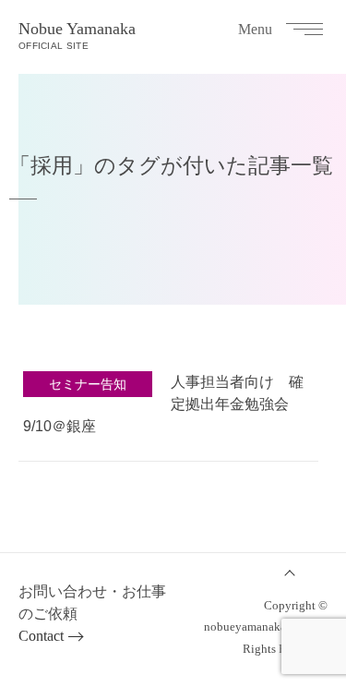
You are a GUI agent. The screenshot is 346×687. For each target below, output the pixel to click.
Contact (41, 636)
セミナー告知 (87, 384)
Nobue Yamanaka (77, 35)
